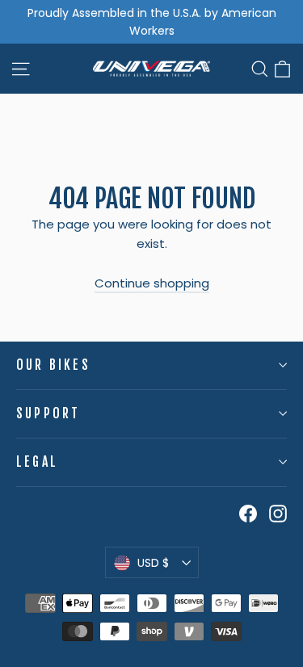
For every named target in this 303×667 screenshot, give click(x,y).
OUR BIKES (53, 365)
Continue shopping (152, 283)
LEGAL (37, 462)
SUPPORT (48, 413)
